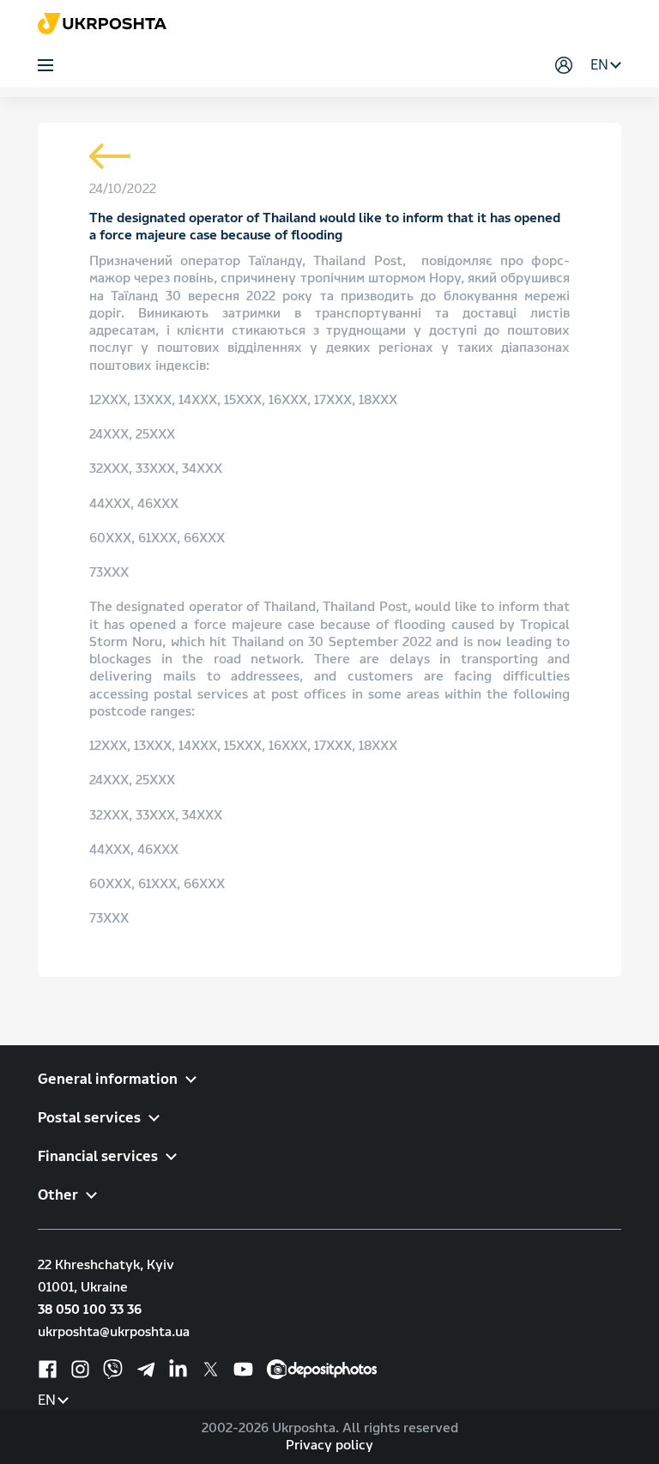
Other (58, 1195)
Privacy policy (329, 1445)
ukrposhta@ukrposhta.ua (114, 1332)
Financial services (98, 1156)
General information (108, 1079)
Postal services (89, 1118)
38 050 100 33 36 (90, 1309)
